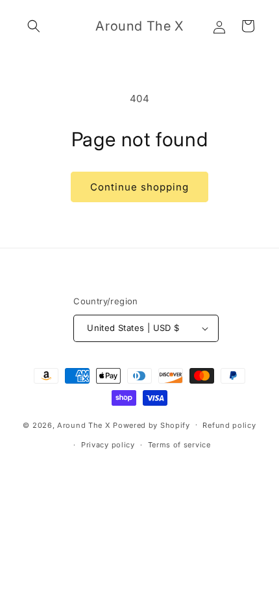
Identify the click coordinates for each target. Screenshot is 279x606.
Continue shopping (139, 187)
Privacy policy (108, 444)
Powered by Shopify (151, 424)
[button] (33, 26)
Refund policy (229, 425)
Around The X (83, 424)
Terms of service (179, 444)
